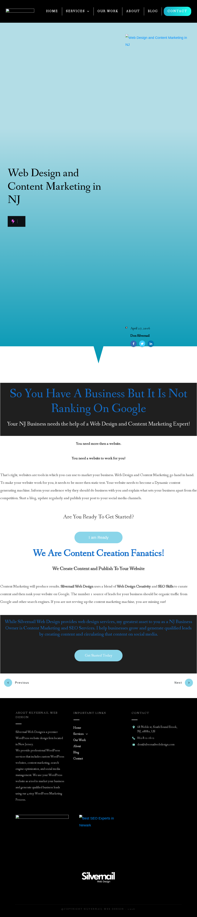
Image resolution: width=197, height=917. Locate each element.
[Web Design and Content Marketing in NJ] (157, 178)
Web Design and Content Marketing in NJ (54, 186)
